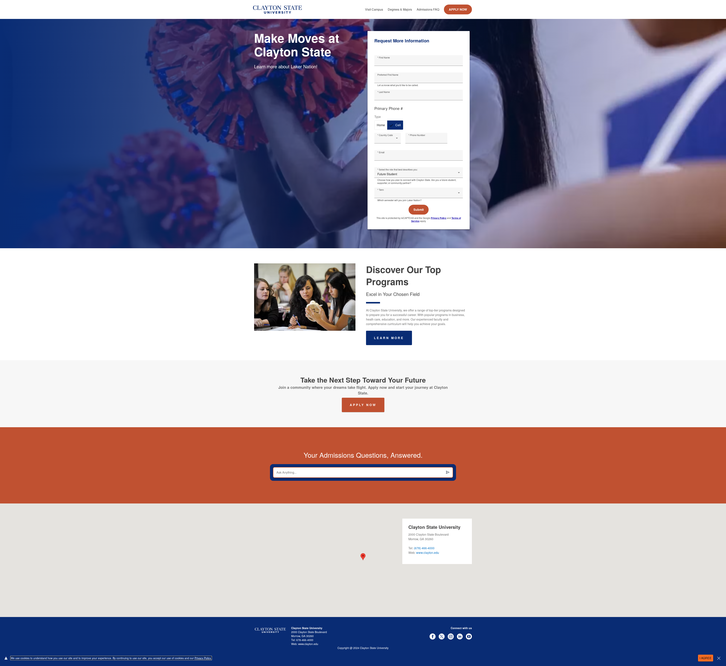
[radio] (381, 125)
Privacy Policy (438, 218)
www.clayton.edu (427, 552)
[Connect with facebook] (433, 636)
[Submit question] (447, 472)
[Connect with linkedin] (460, 636)
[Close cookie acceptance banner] (718, 658)
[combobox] (387, 139)
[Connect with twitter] (442, 636)
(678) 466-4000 (424, 548)
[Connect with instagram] (451, 636)
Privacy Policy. (203, 658)
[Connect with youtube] (469, 636)
